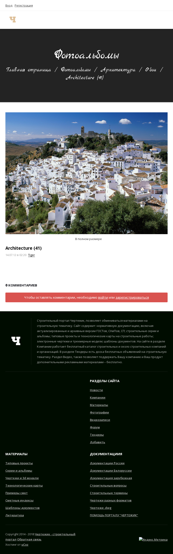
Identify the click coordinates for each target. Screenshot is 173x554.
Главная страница (28, 70)
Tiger (31, 255)
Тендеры (97, 435)
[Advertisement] (27, 405)
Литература (14, 515)
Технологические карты (24, 485)
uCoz (24, 544)
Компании (97, 397)
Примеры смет (16, 493)
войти (103, 297)
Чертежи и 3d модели (22, 478)
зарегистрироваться (132, 297)
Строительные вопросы (108, 485)
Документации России (107, 463)
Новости (96, 390)
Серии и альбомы (18, 471)
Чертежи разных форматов (111, 500)
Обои (150, 70)
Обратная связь (29, 539)
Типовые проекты (19, 463)
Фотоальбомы (76, 70)
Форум (95, 427)
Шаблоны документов (22, 508)
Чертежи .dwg (101, 508)
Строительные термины (109, 493)
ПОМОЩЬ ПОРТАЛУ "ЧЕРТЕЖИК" (114, 515)
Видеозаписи (100, 420)
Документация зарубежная (111, 478)
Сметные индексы (19, 500)
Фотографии (99, 412)
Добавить (97, 442)
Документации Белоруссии (111, 471)
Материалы (99, 405)
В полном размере (88, 239)
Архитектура (117, 70)
